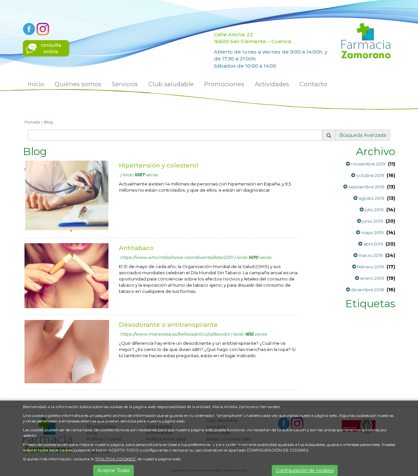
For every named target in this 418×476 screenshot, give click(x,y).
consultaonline (51, 48)
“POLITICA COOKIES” (116, 458)
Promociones (224, 84)
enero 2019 (371, 278)
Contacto (313, 84)
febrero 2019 (370, 266)
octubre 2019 (369, 175)
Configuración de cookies (304, 470)
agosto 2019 (371, 198)
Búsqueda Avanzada (362, 135)
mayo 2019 (372, 232)
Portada (32, 121)
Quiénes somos (78, 84)
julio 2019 (374, 209)
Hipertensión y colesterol (158, 165)
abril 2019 (372, 243)
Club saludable (171, 84)
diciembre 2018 (367, 289)
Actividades (272, 84)
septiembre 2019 (365, 186)
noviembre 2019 (367, 164)
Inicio (36, 84)
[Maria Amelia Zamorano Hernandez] (366, 40)
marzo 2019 (370, 255)
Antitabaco (136, 248)
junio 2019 (372, 221)
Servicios (125, 84)
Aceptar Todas (113, 470)
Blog (48, 121)
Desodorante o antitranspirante (168, 324)
